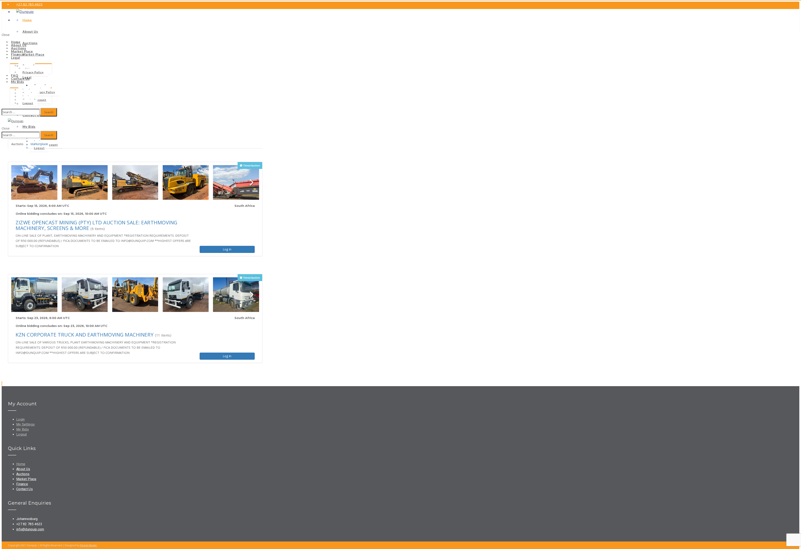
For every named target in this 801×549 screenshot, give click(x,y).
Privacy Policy (33, 72)
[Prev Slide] (23, 182)
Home (20, 464)
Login (20, 25)
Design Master (88, 545)
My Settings (25, 424)
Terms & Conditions (26, 67)
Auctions (22, 474)
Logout (28, 103)
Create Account (39, 25)
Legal (15, 57)
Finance (22, 484)
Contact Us (24, 489)
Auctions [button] (17, 144)
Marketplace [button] (39, 144)
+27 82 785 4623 (29, 4)
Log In (227, 249)
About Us (23, 469)
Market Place (26, 479)
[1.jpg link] (34, 182)
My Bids (17, 82)
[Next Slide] (251, 182)
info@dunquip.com (30, 529)
